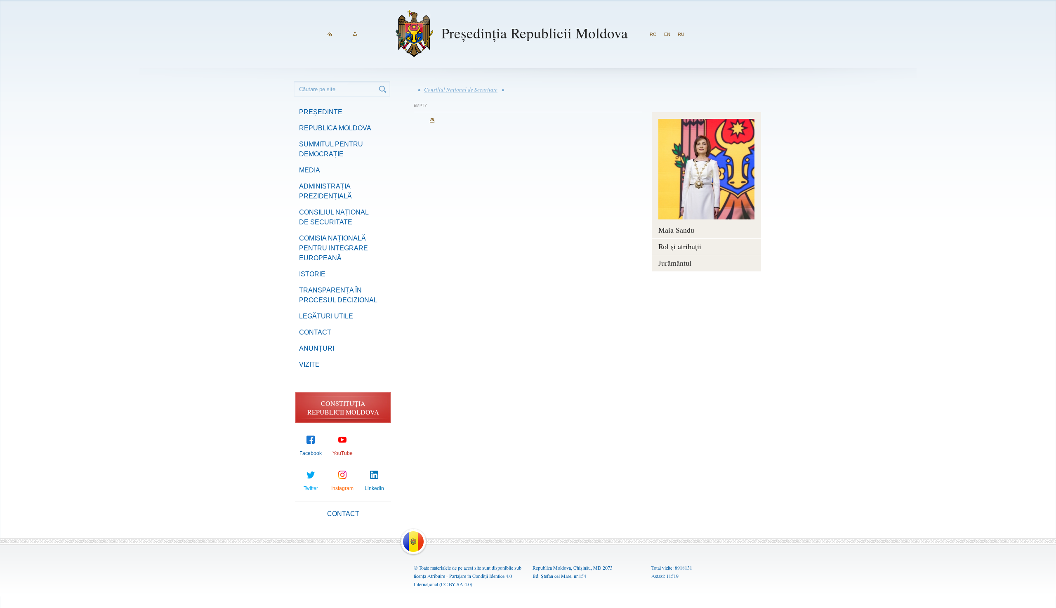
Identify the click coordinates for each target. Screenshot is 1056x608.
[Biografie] (706, 169)
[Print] (432, 120)
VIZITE (309, 364)
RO (653, 34)
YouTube (342, 453)
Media (309, 170)
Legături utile (326, 316)
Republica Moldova (335, 128)
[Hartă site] (355, 34)
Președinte (320, 111)
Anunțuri (316, 348)
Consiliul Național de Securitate (460, 89)
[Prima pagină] (329, 34)
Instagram (342, 488)
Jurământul (674, 262)
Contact (315, 332)
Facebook (310, 453)
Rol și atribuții (679, 246)
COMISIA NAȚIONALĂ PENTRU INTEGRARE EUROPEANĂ (333, 248)
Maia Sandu (676, 229)
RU (681, 34)
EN (667, 34)
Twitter (311, 488)
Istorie (312, 274)
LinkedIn (374, 488)
